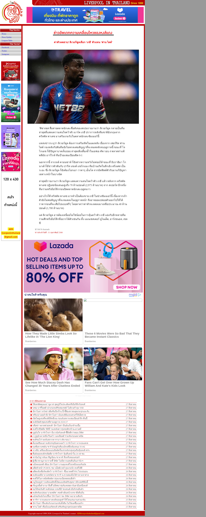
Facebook (5, 47)
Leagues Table (7, 40)
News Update (7, 37)
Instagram (5, 54)
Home (4, 34)
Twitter (4, 51)
